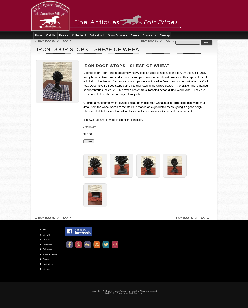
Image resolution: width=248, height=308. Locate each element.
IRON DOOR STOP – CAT (157, 40)
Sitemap (165, 35)
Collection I (79, 35)
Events (135, 35)
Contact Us (149, 35)
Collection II (97, 35)
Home (38, 35)
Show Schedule (117, 35)
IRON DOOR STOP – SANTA (53, 40)
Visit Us (50, 35)
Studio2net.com (135, 293)
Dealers (63, 35)
